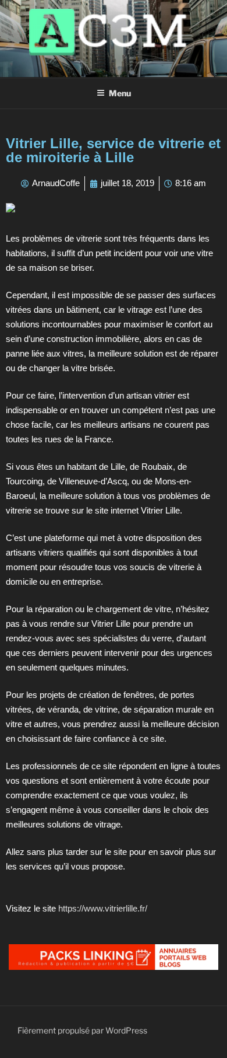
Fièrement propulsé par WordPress (82, 1030)
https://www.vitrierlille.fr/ (102, 908)
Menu (120, 93)
